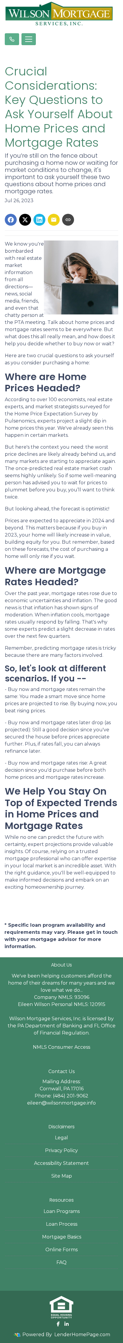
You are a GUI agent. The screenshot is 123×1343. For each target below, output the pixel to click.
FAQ (61, 1262)
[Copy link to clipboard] (68, 220)
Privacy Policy (61, 1150)
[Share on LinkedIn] (39, 220)
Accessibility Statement (61, 1163)
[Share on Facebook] (11, 220)
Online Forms (61, 1249)
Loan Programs (62, 1211)
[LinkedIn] (66, 1324)
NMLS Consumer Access (61, 1047)
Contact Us (61, 1071)
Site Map (61, 1176)
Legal (61, 1137)
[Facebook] (58, 1324)
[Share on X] (25, 220)
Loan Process (61, 1224)
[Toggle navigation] (28, 39)
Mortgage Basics (61, 1237)
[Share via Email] (54, 220)
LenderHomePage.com (82, 1334)
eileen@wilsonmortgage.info (61, 1103)
